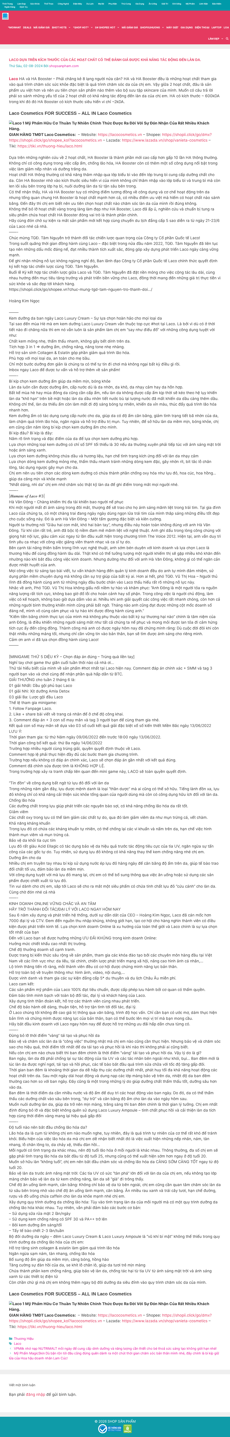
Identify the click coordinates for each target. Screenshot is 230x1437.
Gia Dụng (139, 3)
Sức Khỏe (35, 3)
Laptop (216, 27)
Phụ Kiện (112, 3)
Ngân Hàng (9, 7)
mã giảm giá (41, 27)
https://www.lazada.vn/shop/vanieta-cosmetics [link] (165, 140)
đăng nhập (35, 1394)
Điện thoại (202, 27)
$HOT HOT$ (59, 27)
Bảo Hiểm (216, 3)
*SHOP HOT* (81, 27)
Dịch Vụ (23, 7)
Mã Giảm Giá (130, 27)
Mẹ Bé (101, 3)
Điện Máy (77, 3)
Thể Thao (48, 3)
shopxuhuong (150, 27)
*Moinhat (14, 27)
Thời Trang (7, 3)
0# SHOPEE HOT (105, 27)
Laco (17, 1343)
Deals (27, 27)
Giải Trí (164, 3)
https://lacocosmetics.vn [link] (120, 134)
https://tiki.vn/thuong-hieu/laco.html (50, 146)
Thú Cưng (126, 3)
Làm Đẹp (21, 3)
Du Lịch (90, 3)
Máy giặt (172, 27)
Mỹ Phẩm (190, 3)
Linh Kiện (203, 3)
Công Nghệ (63, 3)
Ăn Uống (153, 3)
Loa (226, 27)
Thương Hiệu (23, 1338)
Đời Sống (176, 3)
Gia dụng (187, 27)
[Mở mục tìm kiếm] (227, 38)
